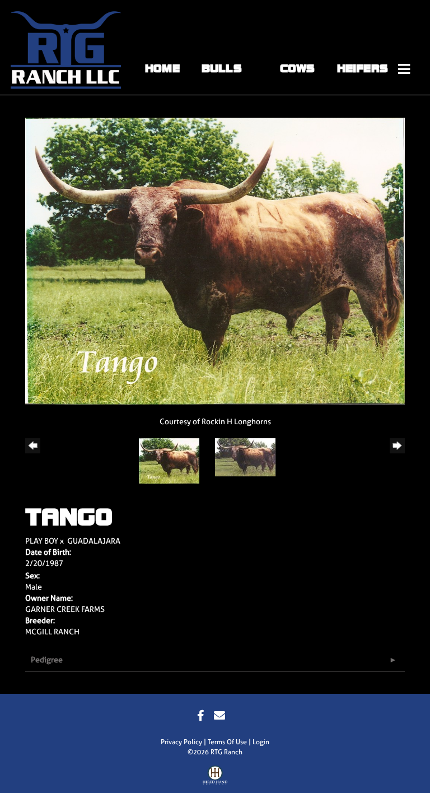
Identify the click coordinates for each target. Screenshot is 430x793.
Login (261, 742)
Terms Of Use (227, 742)
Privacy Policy (181, 742)
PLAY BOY (41, 540)
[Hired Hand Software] (215, 778)
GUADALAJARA (93, 540)
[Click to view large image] (215, 260)
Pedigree (47, 659)
